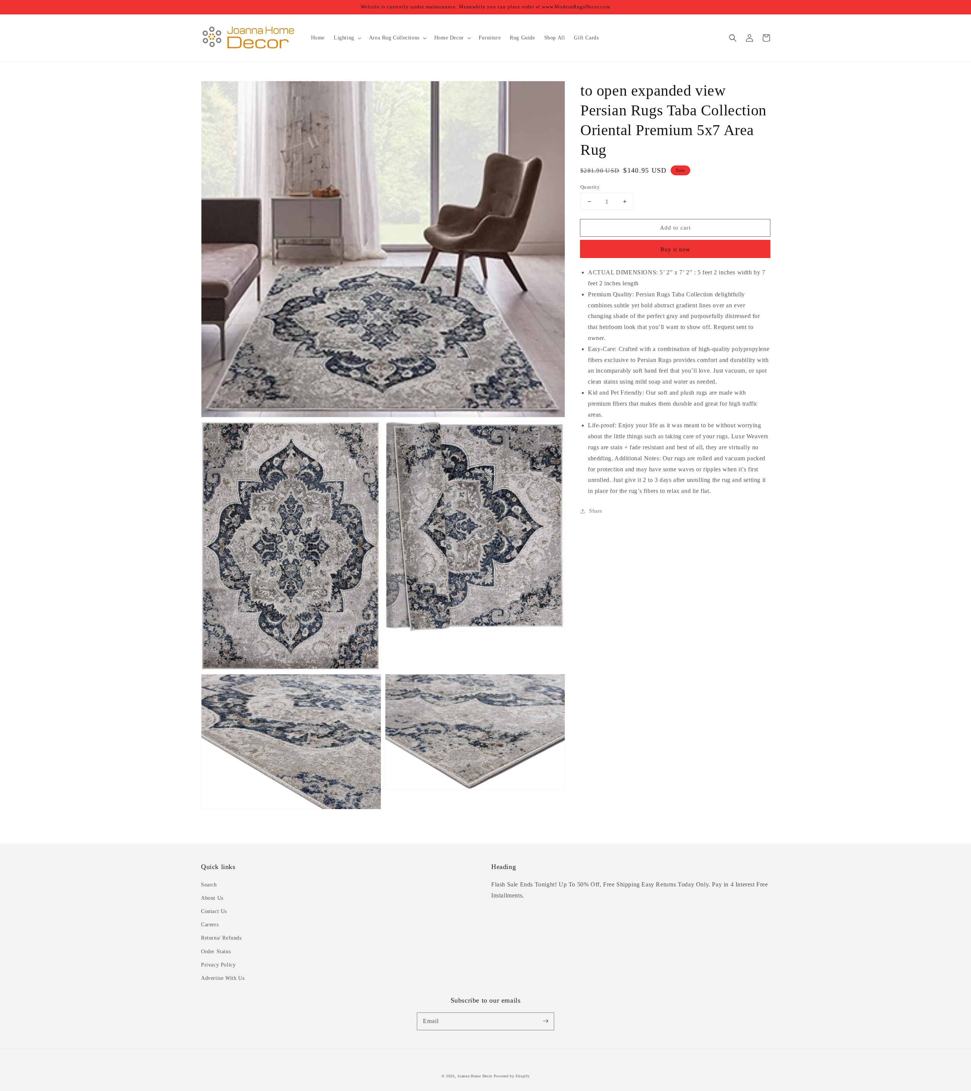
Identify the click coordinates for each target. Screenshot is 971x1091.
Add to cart (675, 228)
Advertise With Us (222, 978)
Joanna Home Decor (474, 1076)
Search (209, 885)
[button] (732, 38)
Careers (209, 924)
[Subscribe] (545, 1021)
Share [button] (595, 511)
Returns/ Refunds (221, 938)
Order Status (216, 951)
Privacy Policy (218, 965)
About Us (212, 898)
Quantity (590, 187)
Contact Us (214, 911)
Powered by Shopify (512, 1076)
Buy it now (675, 249)
